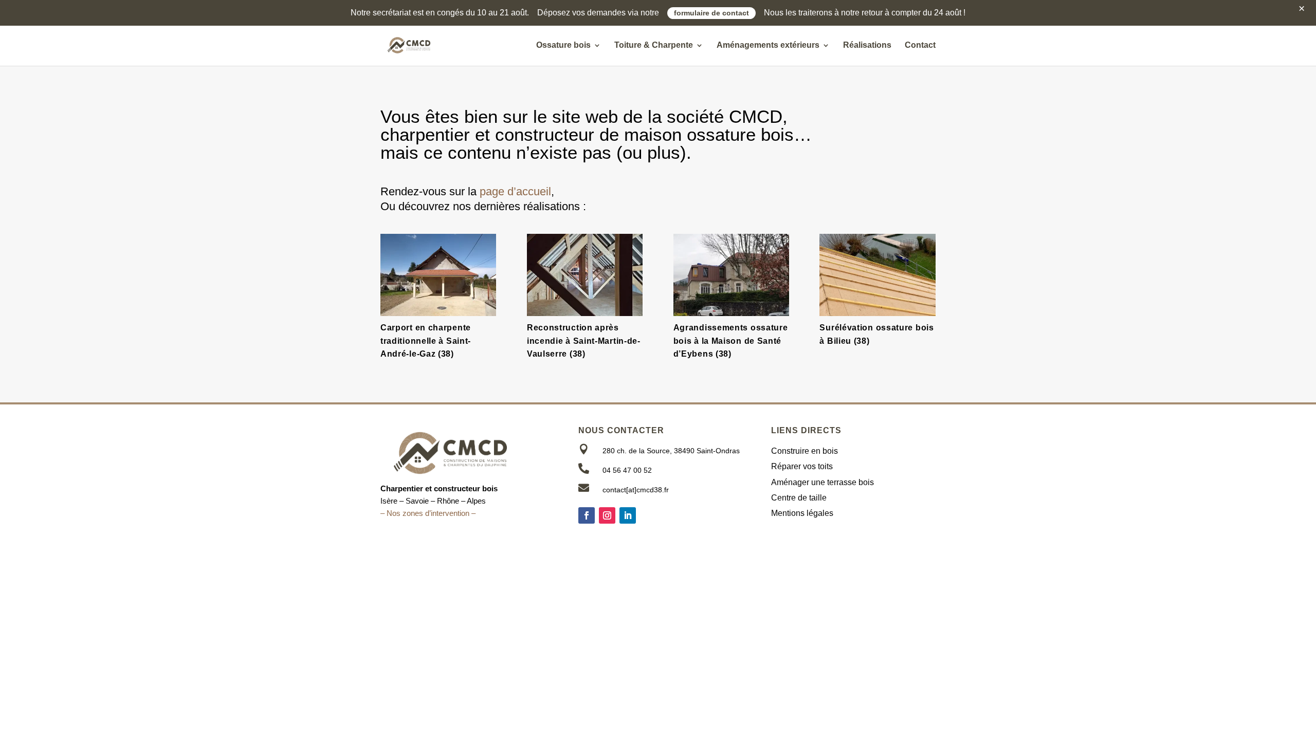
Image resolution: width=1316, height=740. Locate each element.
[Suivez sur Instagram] (607, 515)
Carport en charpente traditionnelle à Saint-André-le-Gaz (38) (425, 340)
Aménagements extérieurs (768, 45)
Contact (920, 45)
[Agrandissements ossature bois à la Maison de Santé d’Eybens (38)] (731, 275)
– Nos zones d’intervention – (428, 513)
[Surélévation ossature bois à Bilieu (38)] (877, 275)
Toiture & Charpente (653, 45)
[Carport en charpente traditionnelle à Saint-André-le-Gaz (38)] (438, 275)
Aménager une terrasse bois (822, 482)
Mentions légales (802, 513)
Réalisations (867, 45)
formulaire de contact (711, 13)
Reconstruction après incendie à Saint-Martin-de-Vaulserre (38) (584, 340)
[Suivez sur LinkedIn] (627, 515)
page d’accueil (515, 191)
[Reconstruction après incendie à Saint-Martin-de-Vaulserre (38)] (585, 275)
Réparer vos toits (802, 466)
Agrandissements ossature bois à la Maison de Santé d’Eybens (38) (730, 340)
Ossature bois (563, 45)
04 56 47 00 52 (627, 470)
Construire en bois (804, 451)
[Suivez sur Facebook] (586, 515)
